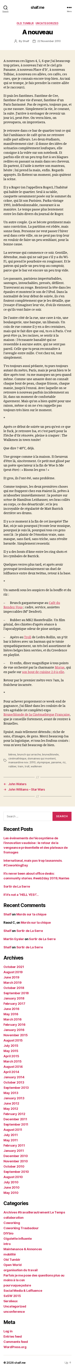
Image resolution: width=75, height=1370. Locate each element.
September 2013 (16, 1087)
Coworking (11, 1223)
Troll (27, 637)
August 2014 (13, 1066)
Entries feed (12, 1336)
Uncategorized (47, 23)
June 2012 (11, 1103)
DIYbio (8, 1233)
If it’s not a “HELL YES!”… (21, 895)
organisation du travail (20, 1270)
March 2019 (12, 982)
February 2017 (14, 1003)
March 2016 (12, 1019)
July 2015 (10, 1045)
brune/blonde (50, 754)
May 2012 (10, 1108)
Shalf (26, 41)
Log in (7, 1331)
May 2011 (10, 1140)
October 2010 (13, 1166)
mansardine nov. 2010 (22, 762)
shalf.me (37, 7)
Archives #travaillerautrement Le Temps (34, 1212)
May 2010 (10, 1193)
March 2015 (12, 1061)
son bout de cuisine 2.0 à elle (43, 672)
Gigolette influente (17, 1238)
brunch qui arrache (29, 754)
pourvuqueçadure (17, 1285)
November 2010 (15, 1161)
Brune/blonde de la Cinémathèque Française (36, 715)
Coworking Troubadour (21, 1228)
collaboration (13, 1217)
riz (64, 762)
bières (12, 754)
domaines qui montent (41, 758)
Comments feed (15, 1342)
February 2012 (14, 1114)
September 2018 (16, 993)
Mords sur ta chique (31, 914)
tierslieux (10, 1301)
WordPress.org (15, 1347)
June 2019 (11, 977)
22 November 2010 (49, 41)
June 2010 (11, 1187)
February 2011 (14, 1145)
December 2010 (15, 1156)
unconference (14, 1311)
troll (27, 766)
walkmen (36, 766)
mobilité (9, 1254)
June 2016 (11, 1009)
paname (56, 762)
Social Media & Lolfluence (22, 1290)
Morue (60, 668)
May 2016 (10, 1014)
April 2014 (11, 1072)
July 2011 (10, 1135)
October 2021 (13, 967)
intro (7, 1244)
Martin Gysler (13, 939)
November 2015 (15, 1035)
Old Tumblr (25, 23)
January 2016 (13, 1030)
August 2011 (12, 1130)
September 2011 (15, 1124)
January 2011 (13, 1151)
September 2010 (16, 1172)
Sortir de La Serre (16, 886)
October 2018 (13, 988)
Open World (12, 1265)
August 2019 (13, 972)
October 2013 (13, 1082)
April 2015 (11, 1056)
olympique (43, 762)
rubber (12, 766)
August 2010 (13, 1177)
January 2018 (13, 998)
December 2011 (15, 1119)
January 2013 (13, 1098)
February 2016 (14, 1024)
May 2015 (10, 1051)
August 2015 (13, 1040)
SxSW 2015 (12, 1296)
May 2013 (10, 1093)
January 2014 (13, 1077)
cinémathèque (17, 758)
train (20, 766)
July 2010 (10, 1182)
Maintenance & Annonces (22, 1249)
